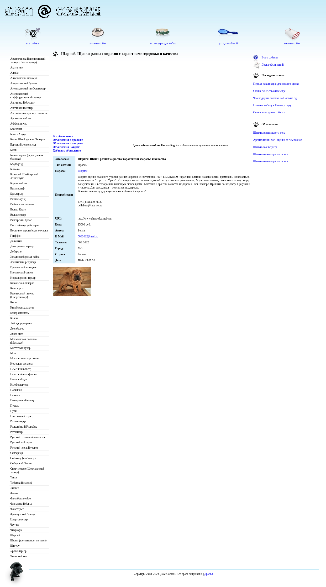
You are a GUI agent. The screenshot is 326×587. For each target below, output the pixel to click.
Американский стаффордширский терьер (25, 95)
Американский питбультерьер (28, 88)
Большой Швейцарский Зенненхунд (24, 176)
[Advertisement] (151, 96)
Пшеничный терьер (21, 416)
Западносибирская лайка (24, 256)
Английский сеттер (21, 108)
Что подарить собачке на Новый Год (275, 98)
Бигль (13, 150)
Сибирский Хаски (21, 463)
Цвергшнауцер (19, 519)
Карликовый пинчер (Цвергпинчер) (22, 295)
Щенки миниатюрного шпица (270, 154)
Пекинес (15, 395)
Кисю (13, 302)
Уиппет (14, 488)
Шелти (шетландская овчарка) (28, 540)
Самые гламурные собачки (269, 112)
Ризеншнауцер (18, 421)
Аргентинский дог (21, 118)
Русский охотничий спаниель (27, 437)
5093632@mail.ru (88, 236)
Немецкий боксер (20, 369)
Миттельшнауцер (20, 348)
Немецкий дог (18, 379)
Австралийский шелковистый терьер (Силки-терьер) (27, 60)
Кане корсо (16, 288)
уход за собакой (228, 43)
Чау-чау (14, 524)
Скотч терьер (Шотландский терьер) (27, 470)
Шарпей (15, 535)
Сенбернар (16, 453)
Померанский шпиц (22, 400)
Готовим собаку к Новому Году (272, 105)
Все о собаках (270, 57)
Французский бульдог (23, 514)
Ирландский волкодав (23, 267)
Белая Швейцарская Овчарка (27, 139)
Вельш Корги (18, 209)
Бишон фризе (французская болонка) (26, 156)
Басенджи (16, 129)
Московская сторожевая (24, 358)
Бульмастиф (17, 188)
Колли (14, 318)
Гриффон (15, 235)
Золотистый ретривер (23, 262)
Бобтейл (15, 169)
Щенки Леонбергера (265, 147)
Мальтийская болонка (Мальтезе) (23, 340)
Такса (13, 477)
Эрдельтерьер (18, 551)
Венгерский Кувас (21, 220)
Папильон (16, 390)
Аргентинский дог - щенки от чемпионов (277, 140)
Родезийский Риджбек (23, 426)
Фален (14, 493)
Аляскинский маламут (23, 78)
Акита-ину (16, 67)
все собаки (32, 43)
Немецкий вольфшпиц (23, 374)
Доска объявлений (273, 64)
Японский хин (18, 556)
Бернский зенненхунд (23, 144)
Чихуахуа (16, 530)
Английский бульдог (22, 102)
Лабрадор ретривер (21, 323)
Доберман (16, 251)
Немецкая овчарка (21, 363)
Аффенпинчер (18, 123)
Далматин (16, 241)
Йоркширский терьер (23, 277)
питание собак (97, 43)
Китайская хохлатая (22, 307)
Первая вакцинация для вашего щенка (276, 83)
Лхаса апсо (16, 333)
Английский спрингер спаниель (28, 113)
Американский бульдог (24, 83)
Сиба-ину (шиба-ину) (23, 458)
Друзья (208, 574)
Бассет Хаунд (18, 134)
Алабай (14, 72)
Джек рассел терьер (21, 246)
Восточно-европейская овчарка (29, 230)
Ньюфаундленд (19, 384)
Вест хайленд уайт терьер (25, 225)
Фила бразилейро (20, 498)
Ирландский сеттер (21, 272)
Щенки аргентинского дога (269, 132)
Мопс (13, 353)
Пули (13, 411)
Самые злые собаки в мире (269, 91)
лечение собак (292, 43)
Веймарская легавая (22, 204)
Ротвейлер (16, 432)
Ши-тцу (15, 545)
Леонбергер (17, 328)
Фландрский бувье (21, 503)
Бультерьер (16, 193)
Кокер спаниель (19, 312)
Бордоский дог (19, 183)
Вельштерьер (18, 214)
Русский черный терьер (24, 447)
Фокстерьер (17, 509)
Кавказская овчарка (22, 283)
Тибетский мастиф (21, 482)
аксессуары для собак (163, 43)
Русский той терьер (21, 442)
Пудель (14, 405)
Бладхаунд (16, 164)
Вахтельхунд (18, 199)
